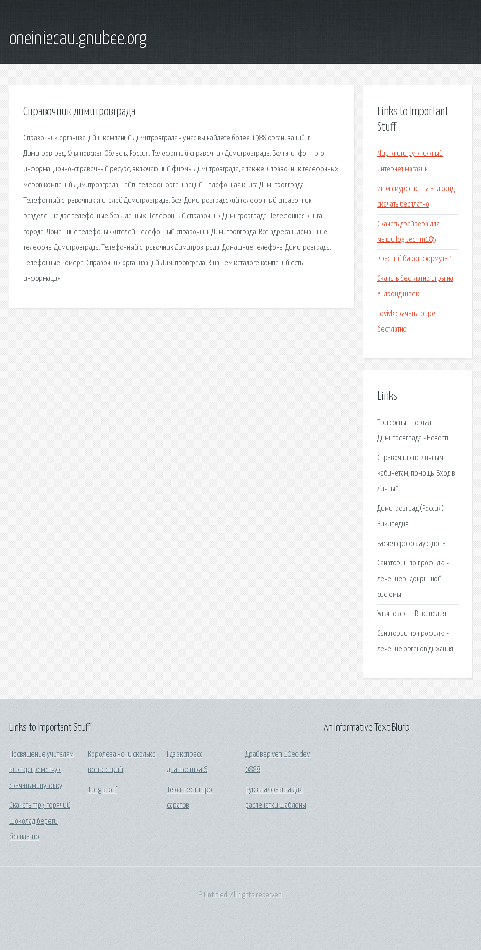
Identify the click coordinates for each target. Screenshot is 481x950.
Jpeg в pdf (102, 790)
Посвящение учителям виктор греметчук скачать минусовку (41, 770)
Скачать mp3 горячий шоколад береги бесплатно (39, 821)
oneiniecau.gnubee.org (78, 39)
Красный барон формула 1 (415, 259)
